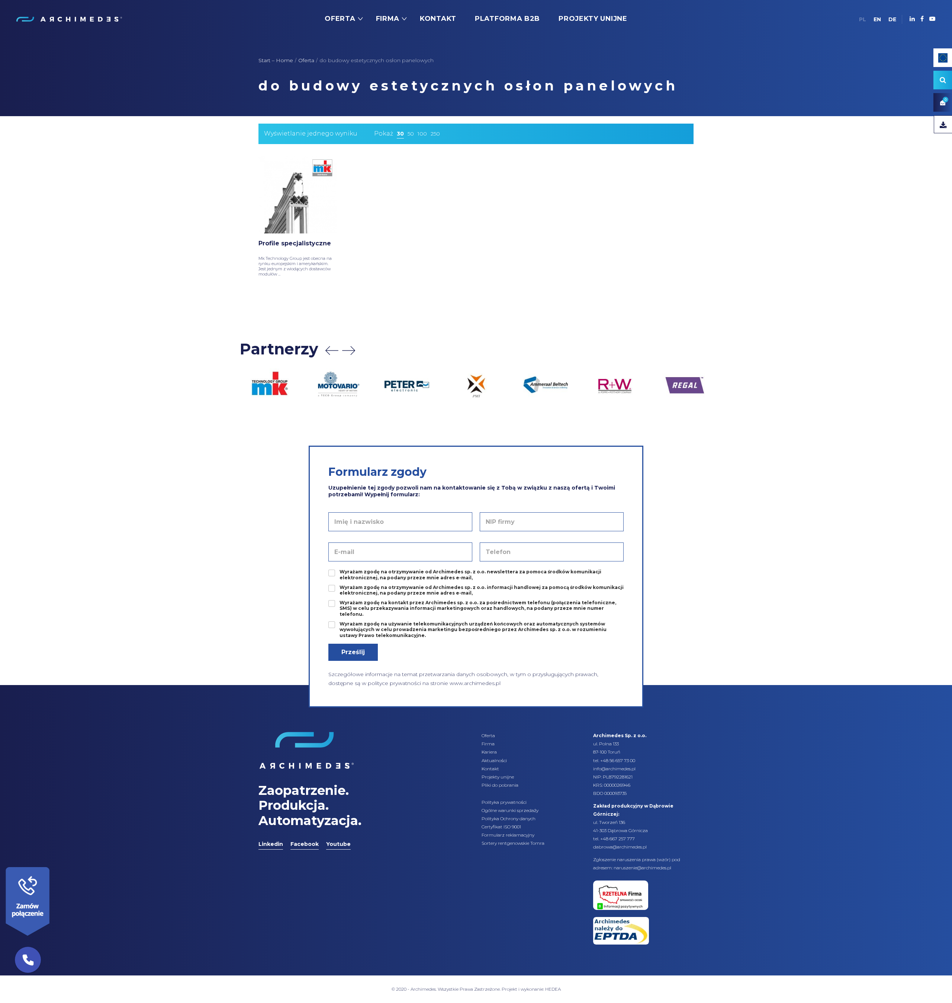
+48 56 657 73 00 (617, 760)
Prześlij (353, 652)
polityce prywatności (394, 683)
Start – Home (275, 60)
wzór (663, 859)
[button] (28, 960)
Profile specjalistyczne (294, 243)
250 (435, 133)
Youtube (338, 844)
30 (400, 133)
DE (892, 19)
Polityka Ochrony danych (509, 818)
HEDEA (553, 989)
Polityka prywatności (504, 802)
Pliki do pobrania (500, 785)
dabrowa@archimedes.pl (620, 847)
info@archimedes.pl (614, 768)
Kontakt (490, 768)
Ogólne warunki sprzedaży (510, 810)
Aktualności (494, 760)
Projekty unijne (498, 777)
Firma (488, 743)
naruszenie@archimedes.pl (642, 867)
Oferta (306, 60)
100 (422, 133)
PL (862, 19)
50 (411, 133)
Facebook (304, 844)
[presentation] (331, 350)
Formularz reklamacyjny (508, 835)
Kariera (489, 752)
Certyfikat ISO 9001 (501, 827)
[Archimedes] (69, 18)
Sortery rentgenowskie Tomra (513, 843)
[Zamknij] (52, 865)
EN (877, 19)
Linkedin (270, 844)
